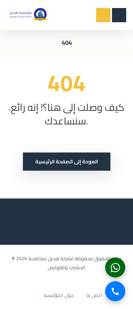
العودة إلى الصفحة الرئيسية (66, 161)
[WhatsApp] (115, 267)
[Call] (115, 291)
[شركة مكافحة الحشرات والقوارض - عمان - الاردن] (28, 14)
